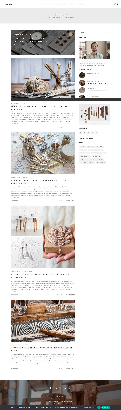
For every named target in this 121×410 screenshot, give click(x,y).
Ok (99, 407)
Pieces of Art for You (96, 83)
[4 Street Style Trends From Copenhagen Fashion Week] (43, 300)
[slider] (13, 114)
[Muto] (12, 111)
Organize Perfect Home (97, 91)
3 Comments (70, 127)
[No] (119, 407)
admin (18, 48)
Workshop (101, 162)
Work (92, 162)
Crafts (99, 147)
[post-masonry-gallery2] (59, 237)
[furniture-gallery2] (27, 221)
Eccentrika (51, 17)
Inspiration (85, 156)
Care (82, 147)
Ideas (102, 153)
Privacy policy (105, 407)
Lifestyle (96, 156)
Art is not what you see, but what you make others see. (30, 41)
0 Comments (70, 368)
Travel (83, 162)
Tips (100, 159)
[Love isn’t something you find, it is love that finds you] (43, 79)
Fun (101, 150)
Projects (92, 159)
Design (83, 150)
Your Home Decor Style (97, 76)
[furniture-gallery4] (27, 252)
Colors (90, 147)
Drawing (92, 150)
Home (94, 153)
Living (83, 159)
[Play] (12, 99)
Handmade (85, 153)
